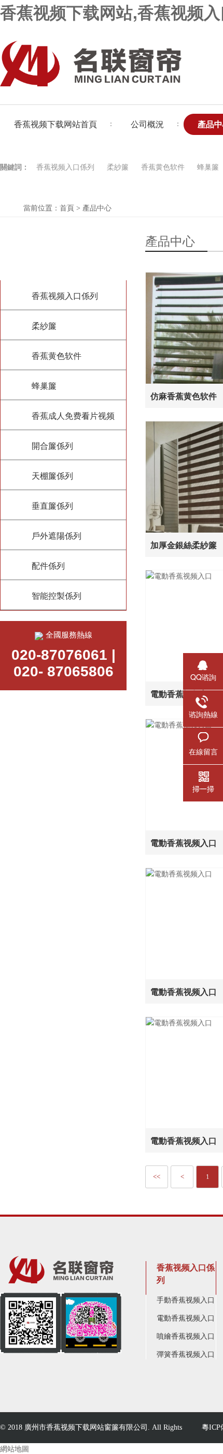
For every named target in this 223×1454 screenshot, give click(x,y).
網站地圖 (14, 1448)
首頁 (67, 208)
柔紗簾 (118, 167)
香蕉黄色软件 (163, 167)
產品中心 (97, 208)
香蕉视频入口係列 (65, 167)
